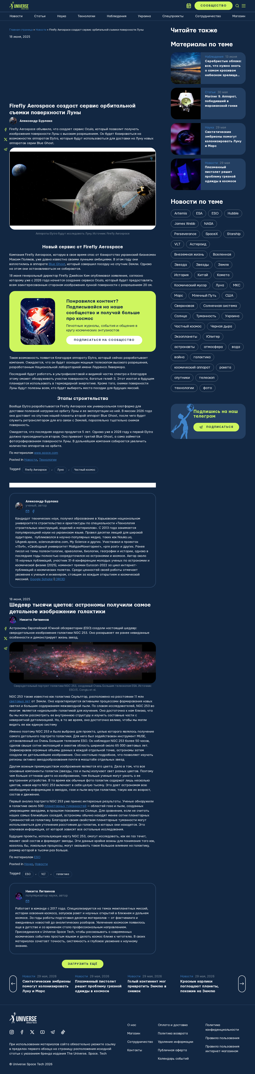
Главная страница (21, 29)
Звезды (202, 265)
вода (236, 347)
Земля (223, 265)
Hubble (233, 213)
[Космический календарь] (189, 6)
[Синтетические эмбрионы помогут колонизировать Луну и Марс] (186, 139)
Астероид (198, 244)
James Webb (184, 224)
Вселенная (222, 254)
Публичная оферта (172, 1050)
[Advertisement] (82, 74)
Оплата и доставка (173, 1025)
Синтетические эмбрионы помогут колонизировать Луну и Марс (223, 138)
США (229, 295)
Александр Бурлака (36, 120)
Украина (144, 16)
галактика (62, 874)
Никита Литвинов (34, 619)
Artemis (180, 213)
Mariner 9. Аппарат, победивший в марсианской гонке (221, 101)
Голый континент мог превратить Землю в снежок (147, 986)
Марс (178, 295)
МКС (236, 285)
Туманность (206, 316)
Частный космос (84, 470)
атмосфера (213, 347)
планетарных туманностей (65, 806)
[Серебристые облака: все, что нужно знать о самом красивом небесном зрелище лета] (186, 68)
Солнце (180, 316)
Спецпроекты (173, 16)
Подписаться (219, 427)
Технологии (86, 16)
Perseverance (185, 234)
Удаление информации (175, 1041)
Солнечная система (220, 306)
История (181, 275)
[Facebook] (33, 511)
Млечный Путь (204, 295)
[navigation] (237, 6)
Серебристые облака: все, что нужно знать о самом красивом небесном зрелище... (223, 68)
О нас (131, 1025)
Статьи (40, 16)
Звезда (180, 265)
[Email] (27, 511)
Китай (203, 275)
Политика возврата (173, 1033)
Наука (61, 16)
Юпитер (213, 336)
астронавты (184, 347)
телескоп (206, 378)
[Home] (18, 6)
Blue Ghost (57, 264)
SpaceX (212, 234)
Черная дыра (221, 326)
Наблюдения (116, 16)
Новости (16, 16)
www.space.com (46, 452)
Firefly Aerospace (36, 470)
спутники (182, 378)
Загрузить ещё (82, 964)
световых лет (19, 701)
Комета (223, 275)
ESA (199, 213)
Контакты (134, 1050)
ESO (37, 857)
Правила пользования (222, 1038)
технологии (184, 388)
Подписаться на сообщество (104, 340)
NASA (208, 224)
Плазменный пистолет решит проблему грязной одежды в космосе (220, 174)
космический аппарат (192, 367)
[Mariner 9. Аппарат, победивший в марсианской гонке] (186, 103)
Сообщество (213, 5)
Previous (13, 983)
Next (242, 983)
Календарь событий (173, 1058)
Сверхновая (184, 306)
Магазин (238, 16)
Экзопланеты (185, 336)
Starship (233, 234)
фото (207, 388)
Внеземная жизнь (189, 254)
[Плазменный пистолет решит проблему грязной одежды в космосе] (186, 174)
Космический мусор (190, 285)
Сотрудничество (208, 16)
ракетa (225, 367)
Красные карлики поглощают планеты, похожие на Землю (199, 986)
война (179, 357)
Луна (60, 470)
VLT (43, 874)
